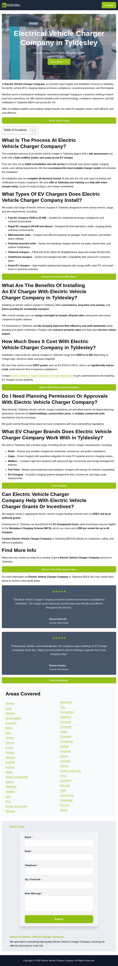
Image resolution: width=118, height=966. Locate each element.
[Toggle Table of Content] (31, 130)
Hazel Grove (67, 795)
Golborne (11, 757)
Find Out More (59, 485)
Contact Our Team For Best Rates (59, 276)
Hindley (10, 737)
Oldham (64, 746)
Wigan (9, 772)
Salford (9, 782)
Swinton (10, 742)
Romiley (64, 805)
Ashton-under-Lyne (70, 771)
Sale (8, 796)
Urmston (10, 752)
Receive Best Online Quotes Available (59, 387)
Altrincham (66, 702)
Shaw (63, 775)
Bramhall (65, 785)
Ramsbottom (67, 712)
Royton (64, 756)
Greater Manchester (16, 806)
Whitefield (11, 786)
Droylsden (65, 736)
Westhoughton (13, 718)
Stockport (65, 761)
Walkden (10, 713)
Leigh (9, 708)
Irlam (8, 733)
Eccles (9, 747)
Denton (64, 766)
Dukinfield (65, 780)
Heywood (65, 722)
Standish (10, 811)
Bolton (9, 728)
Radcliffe (10, 762)
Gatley (63, 731)
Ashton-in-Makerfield (17, 777)
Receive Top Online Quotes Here (59, 569)
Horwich (10, 767)
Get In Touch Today (59, 120)
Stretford (10, 791)
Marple (64, 810)
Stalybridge (66, 800)
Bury (8, 801)
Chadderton (66, 741)
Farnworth (11, 723)
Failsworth (66, 726)
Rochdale (65, 751)
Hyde (63, 790)
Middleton (65, 717)
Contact (109, 5)
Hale (62, 707)
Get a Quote (57, 61)
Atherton (10, 703)
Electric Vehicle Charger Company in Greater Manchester (42, 375)
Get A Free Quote (59, 680)
